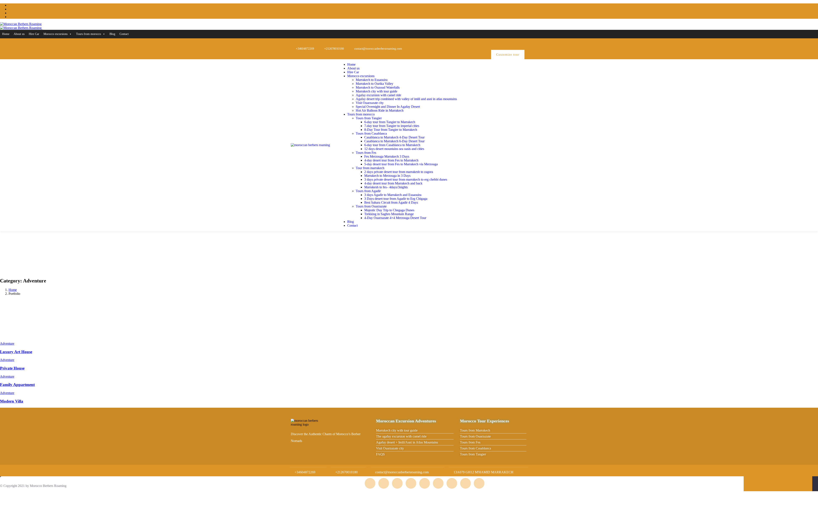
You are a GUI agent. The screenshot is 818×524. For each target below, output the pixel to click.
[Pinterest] (492, 43)
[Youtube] (506, 43)
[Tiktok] (519, 43)
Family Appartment (17, 384)
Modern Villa (11, 401)
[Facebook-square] (383, 483)
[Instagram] (465, 43)
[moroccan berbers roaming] (310, 145)
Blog (112, 34)
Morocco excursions (55, 34)
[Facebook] (478, 43)
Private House (12, 368)
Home (5, 34)
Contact (124, 34)
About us (19, 34)
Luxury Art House (16, 352)
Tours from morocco (88, 34)
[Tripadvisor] (451, 43)
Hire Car (34, 34)
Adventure (7, 343)
